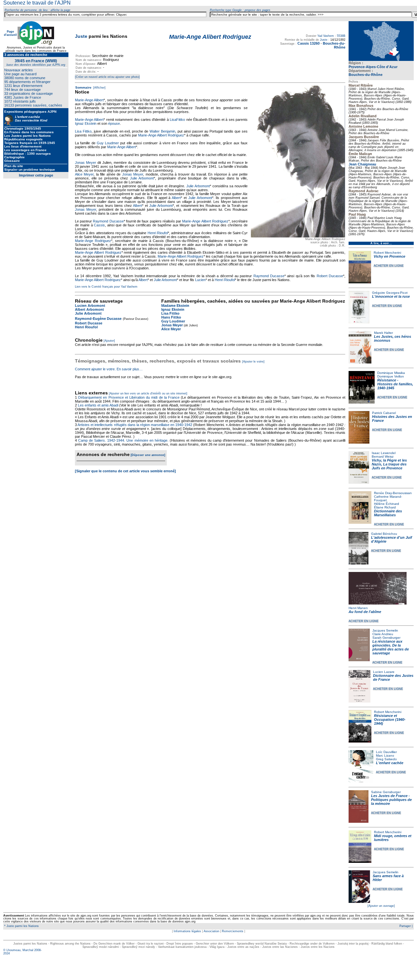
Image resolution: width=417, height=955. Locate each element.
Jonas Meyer (85, 162)
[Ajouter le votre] (253, 361)
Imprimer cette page (36, 175)
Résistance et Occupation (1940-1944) (390, 719)
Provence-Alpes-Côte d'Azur (373, 67)
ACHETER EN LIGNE (389, 265)
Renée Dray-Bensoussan (393, 493)
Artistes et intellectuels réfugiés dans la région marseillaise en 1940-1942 (135, 425)
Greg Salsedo (386, 759)
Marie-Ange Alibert (89, 100)
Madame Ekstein (175, 305)
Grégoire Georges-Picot (390, 292)
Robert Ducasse (330, 276)
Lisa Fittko (83, 131)
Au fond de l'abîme (365, 612)
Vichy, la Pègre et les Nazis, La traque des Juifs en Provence (389, 464)
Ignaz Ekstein (85, 123)
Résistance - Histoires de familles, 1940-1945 (395, 384)
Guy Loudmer (108, 143)
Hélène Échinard (386, 504)
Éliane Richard (385, 507)
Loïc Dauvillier (386, 752)
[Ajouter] (109, 340)
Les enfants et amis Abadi (98, 405)
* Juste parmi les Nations (21, 926)
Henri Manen (358, 608)
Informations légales (187, 931)
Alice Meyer (84, 174)
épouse (114, 123)
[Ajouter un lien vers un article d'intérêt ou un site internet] (148, 393)
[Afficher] (99, 87)
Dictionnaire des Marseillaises (388, 513)
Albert (176, 198)
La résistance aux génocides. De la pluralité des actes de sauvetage (390, 647)
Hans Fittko (171, 317)
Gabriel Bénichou (384, 533)
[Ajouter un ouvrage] (381, 905)
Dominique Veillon (390, 376)
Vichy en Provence (389, 256)
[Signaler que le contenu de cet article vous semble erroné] (125, 471)
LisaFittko (177, 119)
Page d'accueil (10, 33)
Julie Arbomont (142, 178)
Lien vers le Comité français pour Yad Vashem (106, 286)
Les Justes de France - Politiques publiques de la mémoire (391, 799)
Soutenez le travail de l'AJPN (37, 3)
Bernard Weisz (383, 456)
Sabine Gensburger (386, 792)
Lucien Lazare (384, 672)
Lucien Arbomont (90, 305)
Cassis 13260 (308, 43)
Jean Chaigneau (362, 164)
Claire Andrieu (382, 634)
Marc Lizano (385, 755)
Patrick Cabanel (384, 413)
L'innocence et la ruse (391, 296)
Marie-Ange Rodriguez (93, 241)
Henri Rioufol (158, 233)
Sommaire (83, 87)
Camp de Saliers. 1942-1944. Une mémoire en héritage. (123, 440)
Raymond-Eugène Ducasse (98, 319)
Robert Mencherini (387, 252)
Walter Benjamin (162, 131)
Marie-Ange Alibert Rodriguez (161, 135)
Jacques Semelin (385, 630)
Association (211, 931)
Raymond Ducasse (108, 221)
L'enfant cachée (389, 763)
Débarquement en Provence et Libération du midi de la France (129, 397)
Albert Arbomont (89, 309)
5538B (341, 35)
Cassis (99, 225)
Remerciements (232, 931)
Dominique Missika (391, 373)
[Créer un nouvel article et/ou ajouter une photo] (107, 76)
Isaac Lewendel (383, 453)
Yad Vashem (325, 35)
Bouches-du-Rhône (365, 75)
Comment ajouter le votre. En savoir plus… (109, 369)
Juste (81, 36)
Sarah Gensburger (386, 637)
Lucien (200, 280)
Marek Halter (383, 333)
